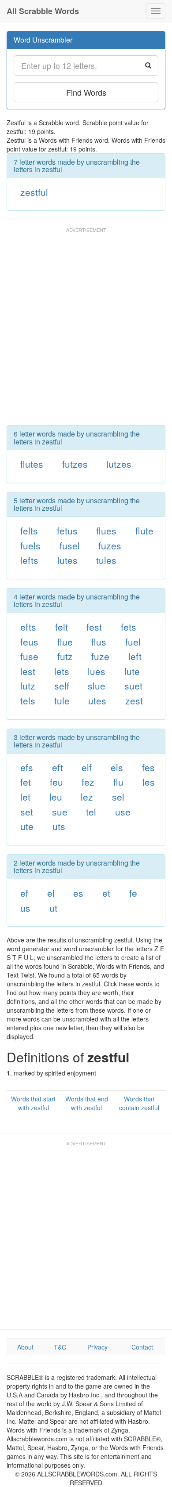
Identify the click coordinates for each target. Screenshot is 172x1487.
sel (118, 796)
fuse (29, 656)
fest (94, 626)
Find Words (86, 92)
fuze (100, 656)
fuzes (109, 545)
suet (133, 685)
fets (128, 626)
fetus (67, 530)
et (106, 892)
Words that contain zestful (139, 1103)
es (78, 892)
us (25, 907)
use (123, 811)
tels (27, 700)
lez (87, 796)
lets (61, 671)
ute (27, 826)
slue (96, 685)
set (26, 811)
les (148, 781)
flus (98, 641)
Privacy (97, 1347)
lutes (67, 560)
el (51, 892)
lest (27, 671)
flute (144, 530)
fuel (133, 641)
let (25, 796)
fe (133, 892)
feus (29, 641)
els (117, 767)
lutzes (118, 463)
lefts (29, 560)
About (25, 1347)
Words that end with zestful (86, 1103)
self (61, 685)
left (135, 656)
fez (88, 781)
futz (65, 656)
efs (26, 767)
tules (106, 560)
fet (25, 781)
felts (29, 530)
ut (53, 907)
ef (24, 892)
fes (148, 767)
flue (65, 641)
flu (118, 781)
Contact (142, 1347)
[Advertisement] (86, 325)
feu (56, 781)
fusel (70, 545)
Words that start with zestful (33, 1103)
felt (61, 626)
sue (59, 811)
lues (96, 671)
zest (134, 700)
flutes (31, 463)
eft (57, 767)
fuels (30, 545)
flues (106, 530)
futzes (75, 463)
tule (62, 700)
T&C (60, 1347)
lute (132, 671)
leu (55, 796)
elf (87, 767)
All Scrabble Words (43, 11)
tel (91, 811)
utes (97, 700)
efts (28, 626)
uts (58, 826)
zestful (34, 192)
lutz (27, 685)
